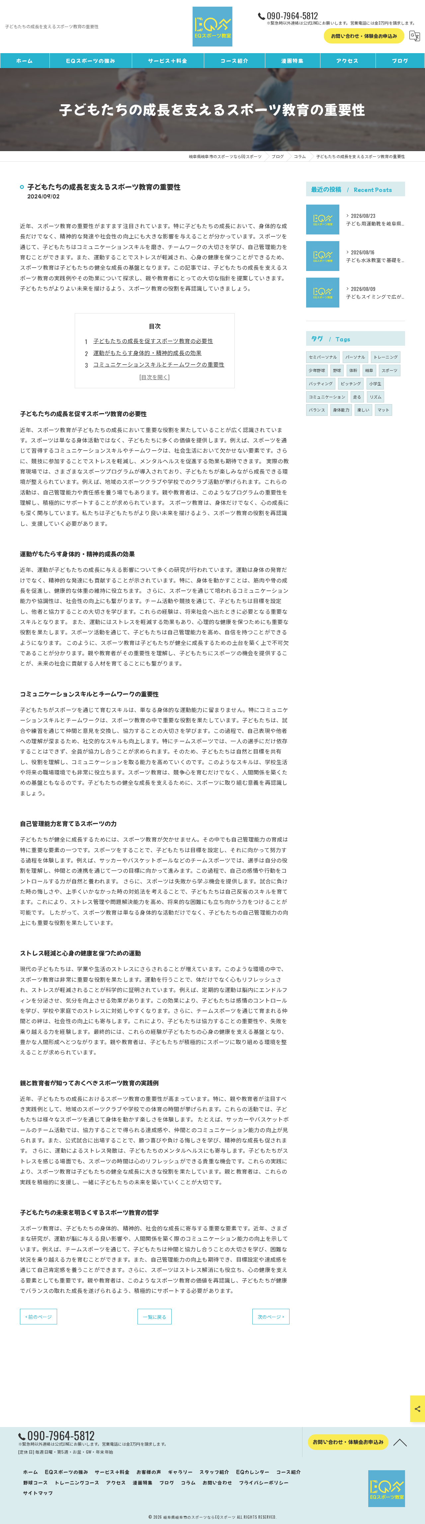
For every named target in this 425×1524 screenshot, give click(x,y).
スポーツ (390, 370)
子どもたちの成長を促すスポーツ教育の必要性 (153, 340)
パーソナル (355, 357)
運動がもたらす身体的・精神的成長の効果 (147, 352)
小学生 (375, 383)
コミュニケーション (327, 397)
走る (357, 397)
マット (384, 409)
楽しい (363, 409)
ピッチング (351, 383)
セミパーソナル (323, 357)
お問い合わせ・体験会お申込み (364, 36)
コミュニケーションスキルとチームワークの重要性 (159, 364)
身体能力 (341, 409)
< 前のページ (38, 1316)
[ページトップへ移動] (400, 1442)
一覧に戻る (154, 1316)
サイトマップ (38, 1492)
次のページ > (271, 1316)
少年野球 (317, 370)
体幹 (353, 370)
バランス (317, 409)
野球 (337, 370)
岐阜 (369, 370)
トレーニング (386, 357)
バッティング (321, 383)
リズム (376, 397)
